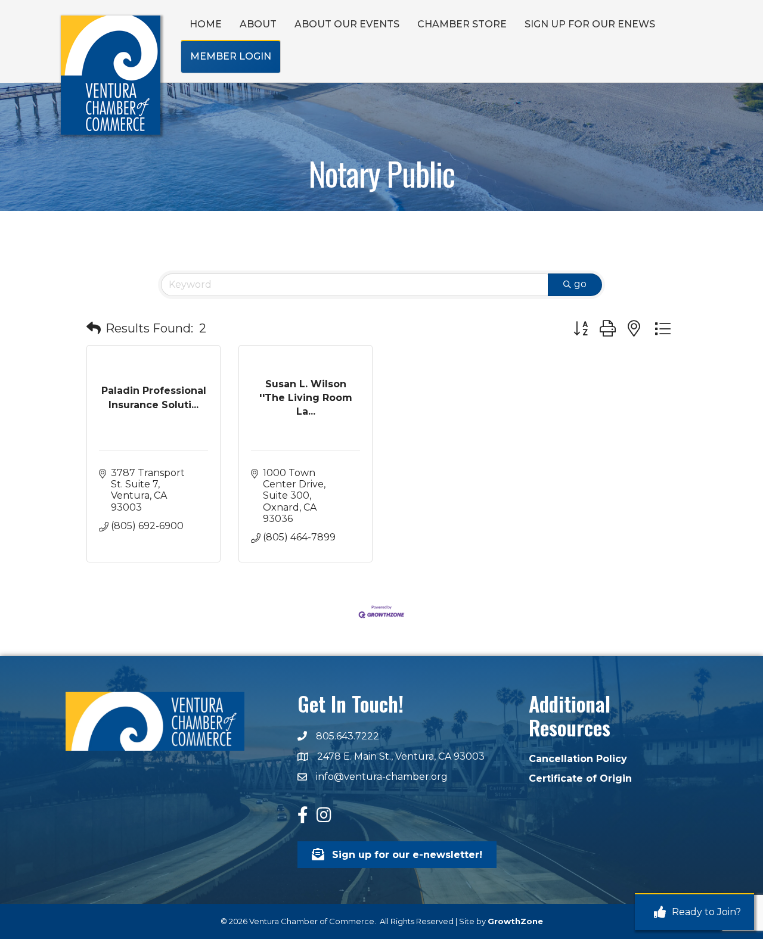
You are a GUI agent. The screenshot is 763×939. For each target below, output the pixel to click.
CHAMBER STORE (462, 24)
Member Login (230, 56)
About (258, 24)
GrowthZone (515, 921)
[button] (93, 328)
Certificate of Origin (580, 778)
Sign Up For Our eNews (590, 24)
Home (206, 24)
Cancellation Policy (578, 758)
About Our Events (346, 24)
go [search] (580, 284)
